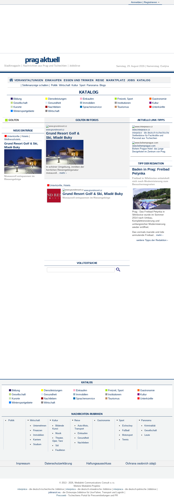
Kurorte (17, 106)
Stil (57, 445)
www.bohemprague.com (143, 146)
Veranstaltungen (28, 80)
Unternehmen (39, 425)
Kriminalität (149, 425)
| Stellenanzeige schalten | (35, 85)
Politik (54, 85)
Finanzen (37, 430)
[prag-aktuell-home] (11, 80)
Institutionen (124, 102)
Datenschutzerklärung (58, 463)
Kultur (75, 85)
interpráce (22, 489)
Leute (147, 435)
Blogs (103, 85)
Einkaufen (53, 80)
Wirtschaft (64, 85)
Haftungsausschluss (98, 463)
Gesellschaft (20, 102)
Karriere (37, 439)
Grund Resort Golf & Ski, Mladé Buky (93, 194)
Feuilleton (60, 450)
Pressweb (61, 495)
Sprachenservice (92, 106)
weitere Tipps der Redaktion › (152, 240)
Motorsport (127, 435)
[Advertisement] (87, 29)
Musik (58, 433)
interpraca (118, 489)
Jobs (131, 80)
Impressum (23, 463)
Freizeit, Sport (125, 98)
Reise (100, 80)
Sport (82, 85)
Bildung (17, 98)
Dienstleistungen (56, 98)
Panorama (92, 85)
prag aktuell (42, 59)
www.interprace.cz (141, 130)
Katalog (144, 80)
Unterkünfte (158, 106)
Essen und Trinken (79, 80)
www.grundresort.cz (55, 130)
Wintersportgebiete (23, 111)
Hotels (25, 136)
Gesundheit (54, 102)
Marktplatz (115, 80)
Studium (37, 444)
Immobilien (88, 102)
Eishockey (127, 425)
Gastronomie (159, 98)
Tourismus (123, 106)
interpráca (71, 489)
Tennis (125, 439)
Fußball (125, 430)
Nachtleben (54, 106)
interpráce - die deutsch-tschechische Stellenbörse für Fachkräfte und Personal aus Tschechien (150, 136)
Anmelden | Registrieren (144, 2)
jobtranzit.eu (54, 492)
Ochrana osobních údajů (141, 463)
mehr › (63, 173)
